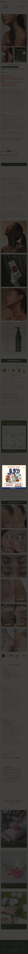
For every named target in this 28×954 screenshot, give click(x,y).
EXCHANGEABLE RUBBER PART (9, 884)
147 (23, 790)
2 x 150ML (9, 153)
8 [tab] (20, 44)
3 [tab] (11, 44)
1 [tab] (8, 44)
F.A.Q (11, 943)
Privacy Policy (19, 943)
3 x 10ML (8, 147)
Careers (23, 944)
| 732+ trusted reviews (15, 64)
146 (19, 790)
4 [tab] (13, 44)
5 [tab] (15, 44)
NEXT (13, 792)
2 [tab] (9, 44)
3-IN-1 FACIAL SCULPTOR (8, 925)
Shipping (5, 944)
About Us (5, 943)
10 (12, 790)
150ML (3, 147)
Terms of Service (14, 944)
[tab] (14, 174)
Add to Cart (14, 164)
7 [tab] (18, 44)
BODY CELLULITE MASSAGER (9, 843)
